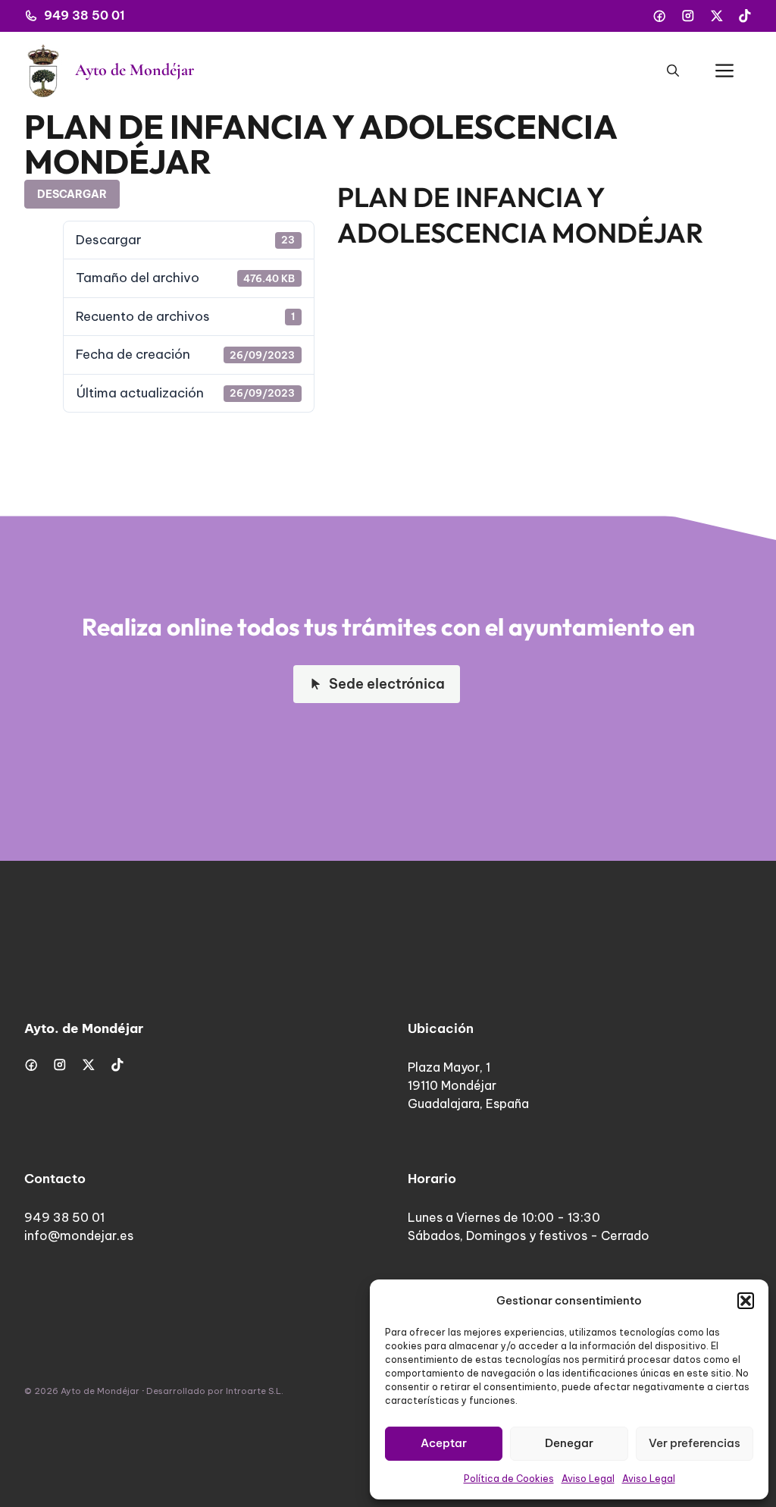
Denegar (569, 1443)
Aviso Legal (588, 1478)
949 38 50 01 (84, 15)
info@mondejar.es (78, 1235)
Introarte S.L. (254, 1391)
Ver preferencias (694, 1443)
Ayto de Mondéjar (134, 70)
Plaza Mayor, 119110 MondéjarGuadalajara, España (468, 1085)
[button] (745, 1300)
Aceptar (444, 1443)
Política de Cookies (509, 1478)
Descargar (72, 194)
